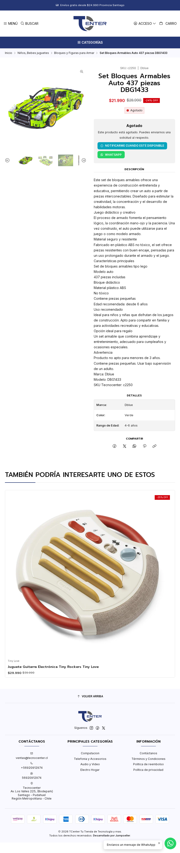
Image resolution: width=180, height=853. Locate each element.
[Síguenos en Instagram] (91, 728)
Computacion (90, 753)
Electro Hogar (90, 770)
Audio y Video (90, 764)
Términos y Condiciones (148, 759)
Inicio (8, 53)
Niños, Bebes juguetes (33, 53)
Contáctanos (148, 753)
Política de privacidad (148, 770)
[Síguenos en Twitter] (103, 728)
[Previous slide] (8, 160)
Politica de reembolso (148, 764)
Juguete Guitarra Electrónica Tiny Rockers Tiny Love (53, 666)
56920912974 (31, 777)
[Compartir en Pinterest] (144, 446)
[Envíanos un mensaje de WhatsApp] (170, 843)
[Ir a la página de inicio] (90, 23)
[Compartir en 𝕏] (124, 446)
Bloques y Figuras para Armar (74, 53)
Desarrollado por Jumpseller (111, 835)
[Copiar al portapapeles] (154, 446)
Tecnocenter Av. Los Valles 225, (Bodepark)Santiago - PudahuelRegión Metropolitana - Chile (32, 793)
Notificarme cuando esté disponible (134, 145)
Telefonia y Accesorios (90, 759)
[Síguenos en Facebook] (97, 728)
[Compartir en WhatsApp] (134, 446)
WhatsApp (113, 154)
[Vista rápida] (12, 573)
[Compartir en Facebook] (114, 446)
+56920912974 (32, 767)
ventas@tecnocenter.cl (32, 758)
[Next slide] (82, 160)
